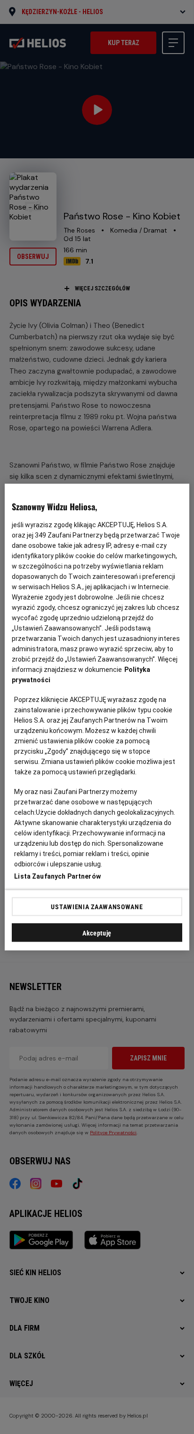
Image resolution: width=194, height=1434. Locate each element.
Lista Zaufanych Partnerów (57, 876)
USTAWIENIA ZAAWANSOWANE (97, 906)
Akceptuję (97, 933)
